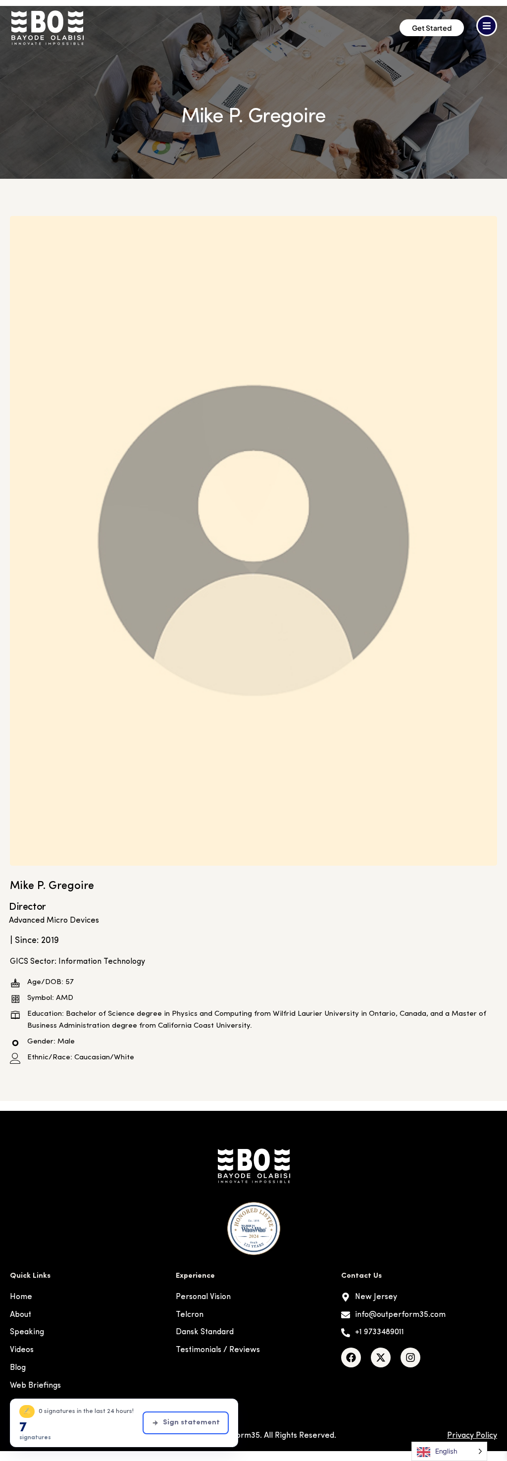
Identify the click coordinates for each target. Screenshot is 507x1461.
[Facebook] (351, 1357)
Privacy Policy (472, 1436)
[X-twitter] (381, 1357)
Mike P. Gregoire (52, 886)
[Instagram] (410, 1357)
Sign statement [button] (191, 1422)
